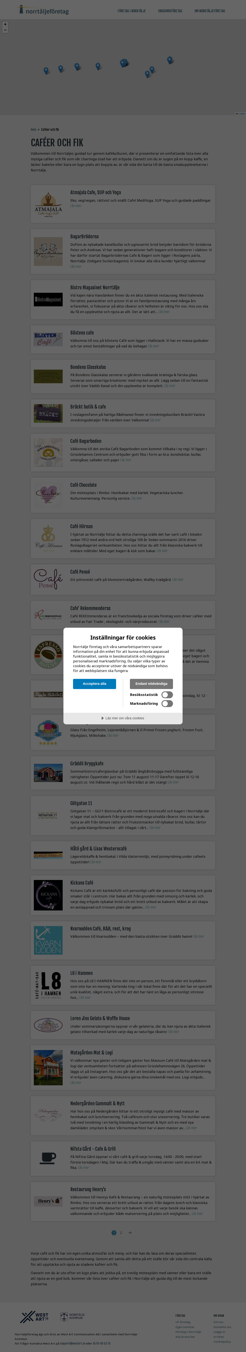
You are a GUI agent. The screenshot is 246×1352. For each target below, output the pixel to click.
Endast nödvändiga (151, 684)
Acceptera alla (94, 684)
